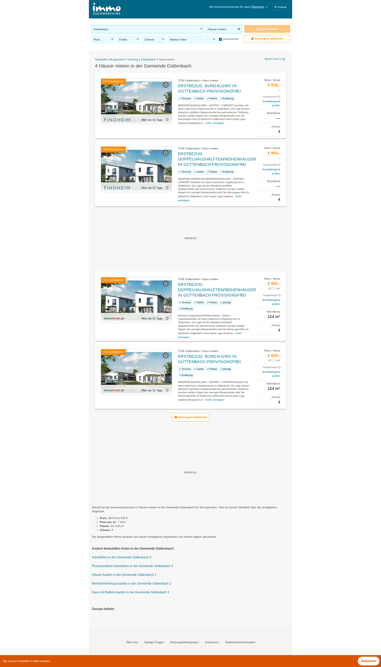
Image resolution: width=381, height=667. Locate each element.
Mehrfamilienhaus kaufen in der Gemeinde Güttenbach (130, 583)
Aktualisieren (269, 28)
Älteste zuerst (272, 59)
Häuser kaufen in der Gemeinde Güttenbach (123, 575)
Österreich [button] (257, 6)
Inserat (282, 7)
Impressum (212, 642)
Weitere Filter (178, 39)
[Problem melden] (167, 119)
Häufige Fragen (154, 642)
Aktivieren (368, 661)
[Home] (107, 9)
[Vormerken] (165, 84)
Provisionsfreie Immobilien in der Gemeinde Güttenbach (131, 566)
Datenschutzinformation (240, 642)
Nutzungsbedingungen (184, 642)
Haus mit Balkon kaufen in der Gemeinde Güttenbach (129, 592)
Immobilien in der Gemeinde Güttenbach (120, 557)
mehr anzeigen (214, 123)
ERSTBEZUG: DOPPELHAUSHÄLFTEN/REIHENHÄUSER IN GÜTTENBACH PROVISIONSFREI (217, 159)
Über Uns (132, 642)
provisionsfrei (230, 39)
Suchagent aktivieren (269, 38)
